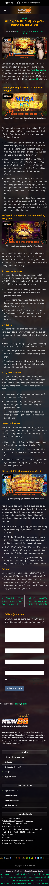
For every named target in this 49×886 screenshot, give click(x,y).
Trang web (9, 669)
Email (8, 657)
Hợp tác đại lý (10, 777)
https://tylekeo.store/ (40, 874)
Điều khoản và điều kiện (14, 757)
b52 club (15, 874)
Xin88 (31, 877)
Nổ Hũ (24, 18)
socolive (39, 880)
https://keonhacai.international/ (13, 883)
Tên (7, 646)
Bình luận (9, 626)
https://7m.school (42, 877)
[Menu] (5, 10)
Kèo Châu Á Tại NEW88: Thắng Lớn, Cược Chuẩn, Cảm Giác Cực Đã (13, 601)
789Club (31, 883)
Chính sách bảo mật (13, 767)
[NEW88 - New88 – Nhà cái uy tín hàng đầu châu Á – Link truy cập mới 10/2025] (24, 10)
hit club (4, 877)
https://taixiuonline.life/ (18, 877)
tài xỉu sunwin (5, 874)
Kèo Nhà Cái (26, 874)
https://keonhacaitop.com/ (23, 880)
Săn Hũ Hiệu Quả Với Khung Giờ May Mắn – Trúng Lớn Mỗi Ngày (37, 601)
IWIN (38, 883)
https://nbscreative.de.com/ (21, 821)
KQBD (9, 880)
